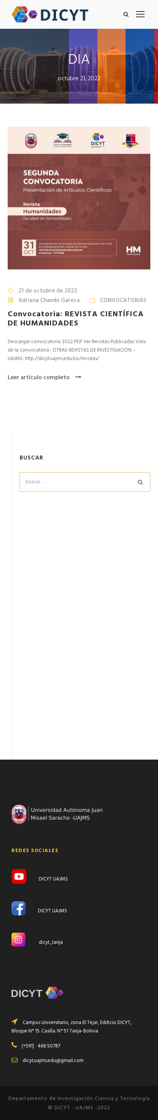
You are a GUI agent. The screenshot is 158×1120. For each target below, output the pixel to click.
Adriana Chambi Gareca (49, 300)
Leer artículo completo (38, 378)
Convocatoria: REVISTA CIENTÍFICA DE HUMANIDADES (76, 319)
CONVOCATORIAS (123, 300)
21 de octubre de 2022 (47, 291)
